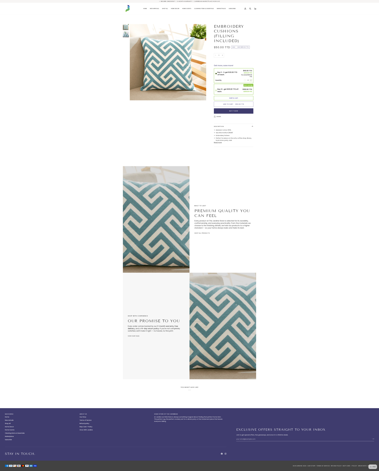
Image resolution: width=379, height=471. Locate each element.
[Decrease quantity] (245, 80)
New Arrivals (9, 420)
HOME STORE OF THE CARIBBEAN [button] (166, 414)
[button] (175, 9)
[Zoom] (133, 96)
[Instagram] (225, 454)
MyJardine (298, 466)
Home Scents (9, 430)
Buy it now (233, 111)
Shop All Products (202, 233)
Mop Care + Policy (86, 427)
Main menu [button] (9, 414)
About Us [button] (83, 414)
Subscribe (8, 440)
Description (219, 126)
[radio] (233, 75)
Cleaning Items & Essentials (15, 433)
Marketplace (9, 436)
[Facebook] (222, 454)
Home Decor (9, 427)
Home (7, 417)
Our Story (83, 417)
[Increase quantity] (251, 80)
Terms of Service (85, 420)
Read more (218, 142)
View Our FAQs (133, 336)
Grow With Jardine (86, 430)
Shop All (8, 423)
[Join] (372, 438)
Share (218, 117)
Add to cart (233, 98)
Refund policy (84, 423)
